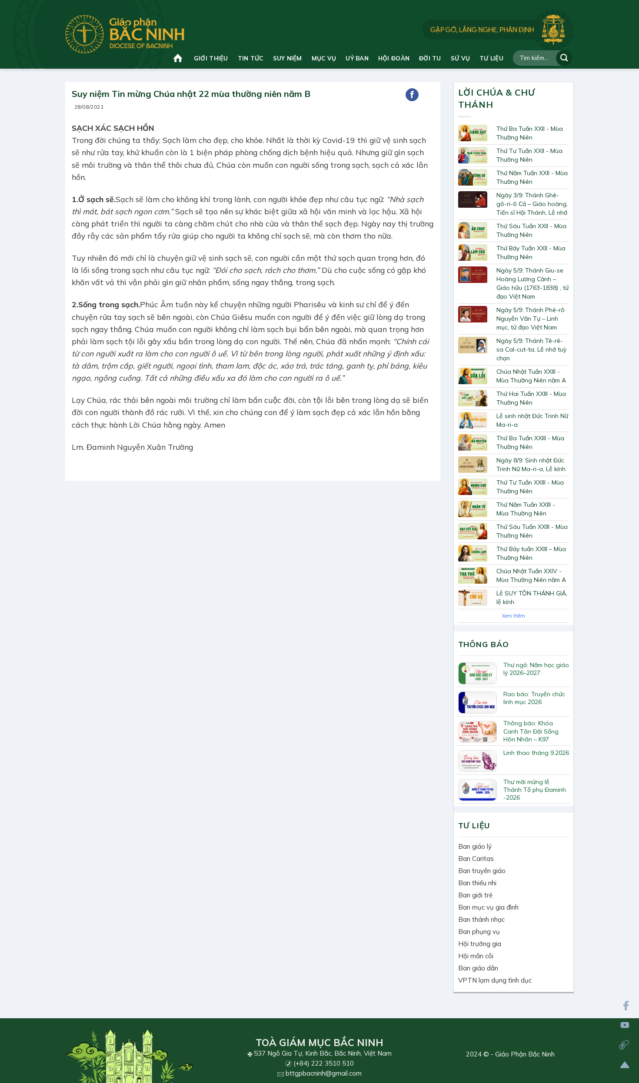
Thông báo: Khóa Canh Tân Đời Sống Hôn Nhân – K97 (531, 731)
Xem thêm (513, 616)
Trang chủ (178, 58)
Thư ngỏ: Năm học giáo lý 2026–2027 (536, 669)
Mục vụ (324, 58)
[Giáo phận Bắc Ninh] (125, 34)
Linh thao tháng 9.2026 (536, 753)
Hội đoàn (393, 58)
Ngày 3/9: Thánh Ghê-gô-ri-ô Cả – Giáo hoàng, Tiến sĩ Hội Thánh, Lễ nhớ (532, 203)
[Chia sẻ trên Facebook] (412, 94)
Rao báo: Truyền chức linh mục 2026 (534, 698)
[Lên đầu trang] (625, 1065)
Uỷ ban (357, 58)
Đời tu (430, 58)
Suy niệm (287, 58)
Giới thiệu (211, 58)
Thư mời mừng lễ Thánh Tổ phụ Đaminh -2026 (534, 789)
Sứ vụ (460, 58)
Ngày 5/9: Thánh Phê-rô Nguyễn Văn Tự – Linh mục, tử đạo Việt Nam (530, 318)
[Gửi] (564, 58)
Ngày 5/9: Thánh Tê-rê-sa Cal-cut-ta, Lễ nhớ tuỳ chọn (531, 349)
